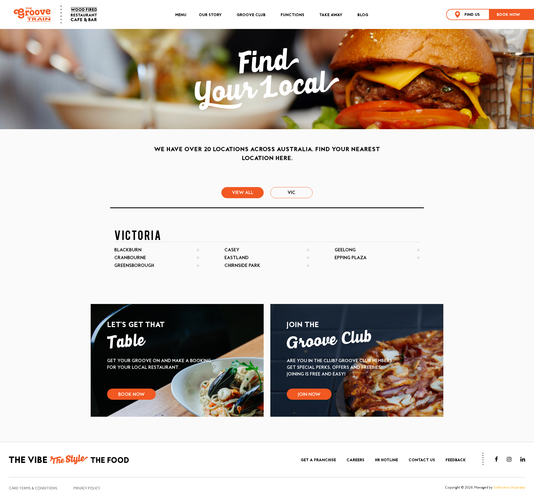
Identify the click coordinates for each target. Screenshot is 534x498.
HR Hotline (386, 460)
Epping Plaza (351, 257)
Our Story (210, 15)
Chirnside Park (242, 265)
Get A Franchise (318, 460)
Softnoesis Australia (509, 487)
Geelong (345, 249)
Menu (180, 15)
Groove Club (251, 15)
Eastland (236, 257)
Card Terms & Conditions (33, 488)
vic (291, 192)
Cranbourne (130, 257)
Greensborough (134, 265)
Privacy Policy (86, 488)
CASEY (231, 249)
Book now (508, 14)
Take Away (330, 15)
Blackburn (128, 249)
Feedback (456, 460)
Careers (355, 460)
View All (242, 192)
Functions (292, 15)
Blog (362, 15)
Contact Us (422, 460)
